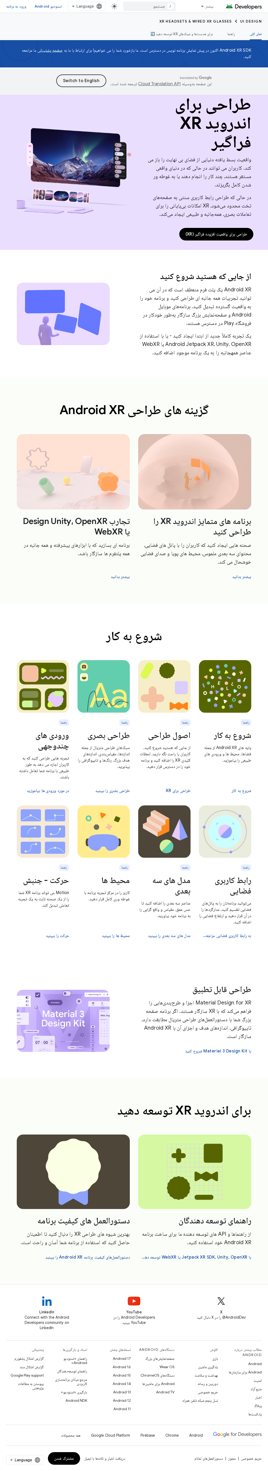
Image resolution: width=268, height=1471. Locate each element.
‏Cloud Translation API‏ (159, 84)
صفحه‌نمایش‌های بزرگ (160, 1358)
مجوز (232, 1458)
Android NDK (76, 1400)
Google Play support (27, 1375)
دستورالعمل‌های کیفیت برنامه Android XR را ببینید (87, 1257)
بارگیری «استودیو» (74, 1392)
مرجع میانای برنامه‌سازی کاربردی (71, 1381)
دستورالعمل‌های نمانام (208, 1458)
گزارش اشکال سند (32, 1367)
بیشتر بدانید (242, 576)
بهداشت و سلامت (206, 1375)
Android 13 (122, 1392)
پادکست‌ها (255, 1414)
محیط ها (115, 880)
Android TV (165, 1392)
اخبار (258, 1397)
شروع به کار (233, 735)
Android (255, 1363)
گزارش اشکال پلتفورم (29, 1358)
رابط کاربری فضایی (233, 885)
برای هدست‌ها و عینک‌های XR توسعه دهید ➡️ (181, 33)
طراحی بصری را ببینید (112, 790)
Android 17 (122, 1358)
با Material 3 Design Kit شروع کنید (218, 1051)
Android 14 (122, 1383)
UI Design (251, 21)
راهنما (231, 33)
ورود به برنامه (16, 6)
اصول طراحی (169, 735)
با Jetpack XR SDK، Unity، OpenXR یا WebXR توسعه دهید (196, 1257)
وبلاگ (258, 1405)
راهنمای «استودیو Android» (75, 1360)
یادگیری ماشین (208, 1367)
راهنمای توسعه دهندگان (215, 1220)
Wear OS (167, 1367)
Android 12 (122, 1400)
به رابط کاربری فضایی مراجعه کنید (225, 935)
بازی (215, 1358)
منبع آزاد (256, 1389)
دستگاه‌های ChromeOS (158, 1375)
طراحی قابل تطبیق (222, 989)
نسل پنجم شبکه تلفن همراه (200, 1400)
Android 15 (122, 1375)
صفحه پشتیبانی (50, 50)
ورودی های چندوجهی (52, 740)
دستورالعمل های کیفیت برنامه (83, 1220)
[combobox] (149, 6)
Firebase (148, 1435)
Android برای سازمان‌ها (245, 1372)
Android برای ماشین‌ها (158, 1383)
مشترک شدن (64, 1458)
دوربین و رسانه (208, 1383)
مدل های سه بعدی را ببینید (169, 935)
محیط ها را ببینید (116, 935)
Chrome (172, 1435)
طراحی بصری (108, 735)
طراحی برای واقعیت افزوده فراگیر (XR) (216, 234)
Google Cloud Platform (110, 1435)
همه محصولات (71, 1435)
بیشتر (209, 6)
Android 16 (122, 1367)
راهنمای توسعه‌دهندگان (72, 1371)
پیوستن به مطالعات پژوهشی (31, 1385)
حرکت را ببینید (57, 935)
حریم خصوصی (208, 1392)
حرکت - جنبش (46, 880)
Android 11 (122, 1408)
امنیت (258, 1380)
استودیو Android (48, 6)
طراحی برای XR (178, 790)
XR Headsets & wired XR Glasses (195, 21)
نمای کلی (256, 33)
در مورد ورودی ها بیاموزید (48, 790)
